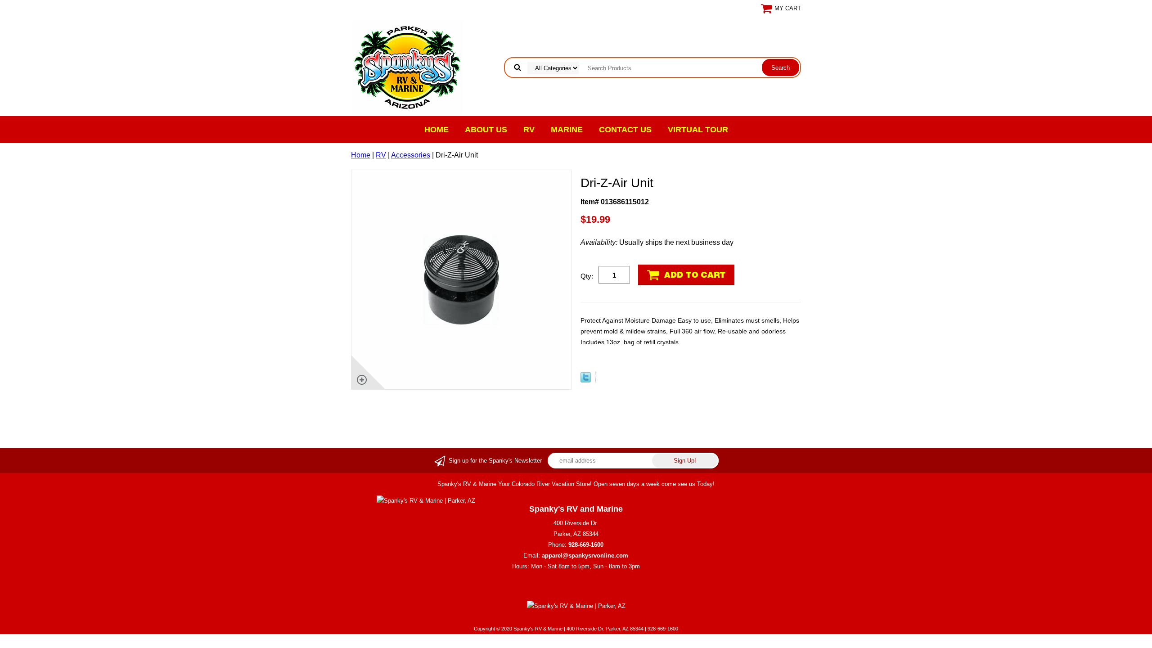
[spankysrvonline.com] (407, 67)
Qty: (586, 276)
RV (529, 129)
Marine (567, 129)
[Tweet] (585, 380)
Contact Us (625, 129)
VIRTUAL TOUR (698, 129)
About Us (486, 129)
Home (436, 129)
